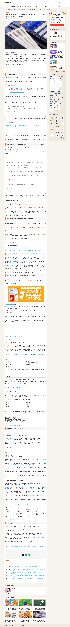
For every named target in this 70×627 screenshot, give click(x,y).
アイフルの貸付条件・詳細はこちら (12, 425)
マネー (7, 560)
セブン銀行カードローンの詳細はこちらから (14, 336)
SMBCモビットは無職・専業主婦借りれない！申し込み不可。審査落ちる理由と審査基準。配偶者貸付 (24, 250)
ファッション (58, 105)
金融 (57, 84)
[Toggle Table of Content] (26, 70)
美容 (60, 89)
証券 (57, 97)
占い (51, 76)
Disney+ (52, 84)
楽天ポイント (59, 95)
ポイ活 (59, 78)
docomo (52, 93)
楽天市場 (58, 107)
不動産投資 (56, 87)
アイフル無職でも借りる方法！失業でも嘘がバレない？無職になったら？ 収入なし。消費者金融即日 (24, 247)
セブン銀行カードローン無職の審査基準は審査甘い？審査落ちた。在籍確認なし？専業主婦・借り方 (23, 546)
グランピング (61, 76)
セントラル (18, 504)
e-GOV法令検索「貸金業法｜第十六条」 (17, 190)
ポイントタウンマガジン (13, 625)
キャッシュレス (58, 82)
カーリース (58, 80)
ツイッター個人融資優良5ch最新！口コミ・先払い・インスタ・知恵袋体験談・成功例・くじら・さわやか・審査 (27, 567)
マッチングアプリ (54, 85)
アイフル (22, 234)
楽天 (60, 84)
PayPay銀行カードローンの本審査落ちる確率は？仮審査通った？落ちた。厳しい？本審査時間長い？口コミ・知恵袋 (28, 579)
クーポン (52, 101)
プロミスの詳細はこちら (10, 372)
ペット (56, 76)
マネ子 (8, 18)
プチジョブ (11, 265)
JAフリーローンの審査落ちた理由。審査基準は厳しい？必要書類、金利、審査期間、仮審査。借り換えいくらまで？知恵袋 (28, 576)
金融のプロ (58, 93)
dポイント (59, 91)
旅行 (57, 101)
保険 (58, 99)
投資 (51, 87)
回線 (51, 111)
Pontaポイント (58, 109)
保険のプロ (53, 97)
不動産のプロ (53, 91)
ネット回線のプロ (54, 103)
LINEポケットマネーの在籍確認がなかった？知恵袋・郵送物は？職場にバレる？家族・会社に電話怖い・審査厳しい (28, 573)
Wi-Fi (62, 97)
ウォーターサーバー (54, 89)
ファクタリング (53, 78)
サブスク (52, 80)
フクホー (27, 504)
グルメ (52, 109)
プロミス (11, 113)
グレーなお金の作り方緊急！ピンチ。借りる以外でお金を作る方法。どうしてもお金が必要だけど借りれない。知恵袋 (28, 570)
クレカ (60, 85)
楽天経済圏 (53, 107)
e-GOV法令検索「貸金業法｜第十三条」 (17, 92)
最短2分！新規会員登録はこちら (57, 25)
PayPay (52, 105)
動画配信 (52, 82)
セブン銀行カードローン (10, 304)
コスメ (60, 103)
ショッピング (53, 99)
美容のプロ (53, 95)
